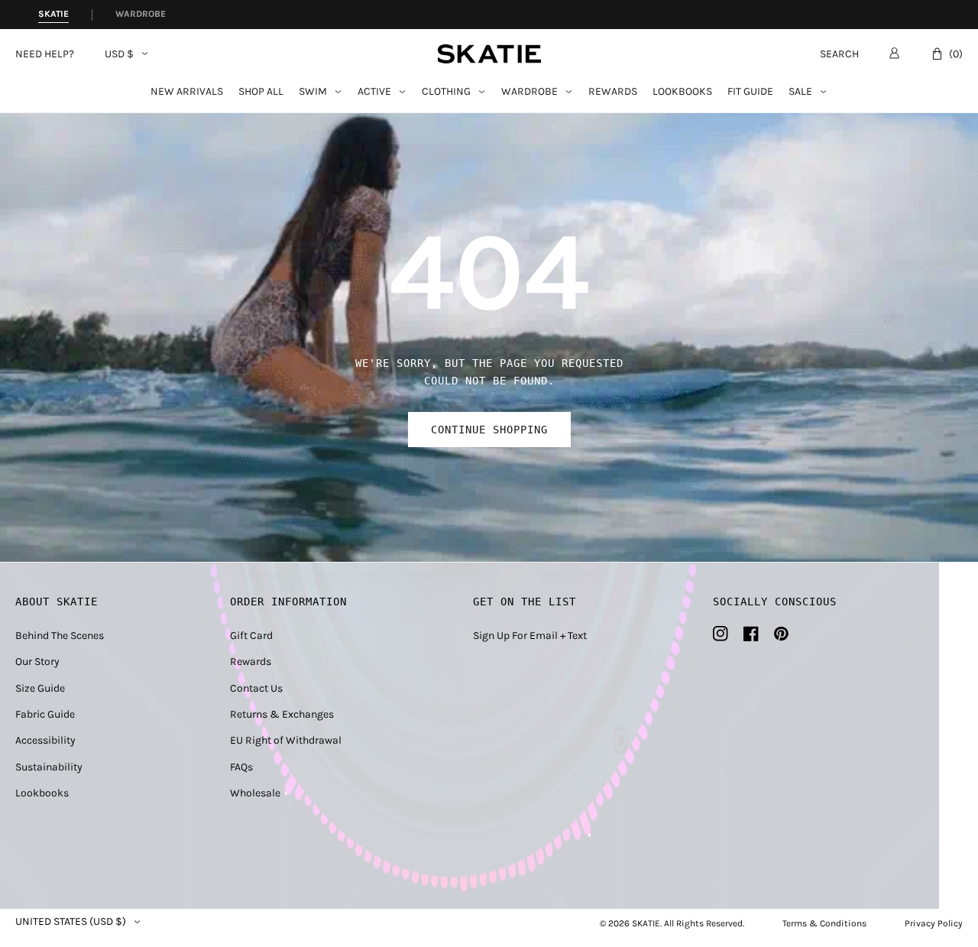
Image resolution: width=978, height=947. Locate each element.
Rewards (612, 92)
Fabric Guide (45, 714)
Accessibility (45, 740)
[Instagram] (720, 633)
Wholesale (255, 792)
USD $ (119, 54)
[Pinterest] (781, 633)
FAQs (241, 767)
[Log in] (894, 53)
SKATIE (646, 923)
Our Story (37, 661)
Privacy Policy (934, 923)
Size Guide (40, 688)
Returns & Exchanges (282, 714)
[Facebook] (751, 633)
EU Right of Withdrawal (286, 740)
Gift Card (251, 635)
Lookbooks (682, 92)
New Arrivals (187, 92)
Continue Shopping (489, 429)
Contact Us (256, 688)
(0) (956, 53)
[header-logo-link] (489, 53)
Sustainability (49, 767)
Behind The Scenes (59, 635)
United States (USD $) (70, 921)
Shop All (260, 92)
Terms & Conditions (824, 923)
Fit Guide (750, 92)
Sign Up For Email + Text (530, 635)
